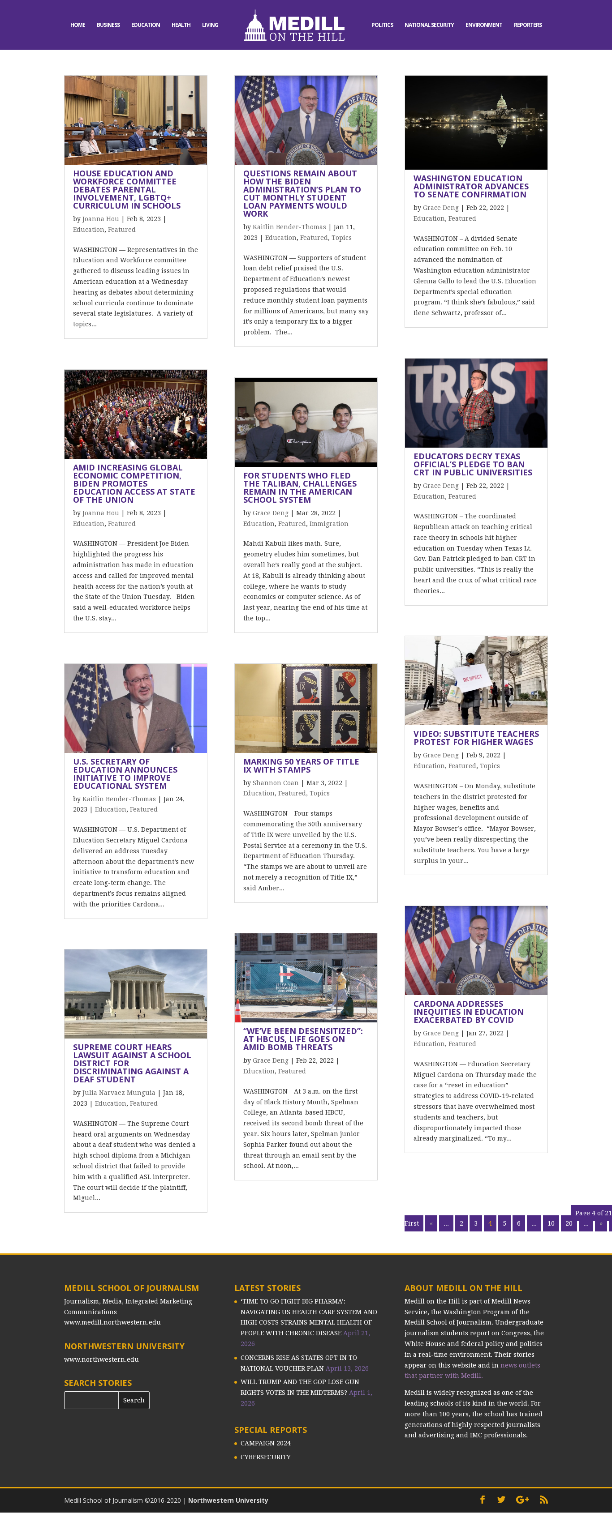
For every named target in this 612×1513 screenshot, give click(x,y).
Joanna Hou (100, 218)
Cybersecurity (266, 1457)
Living (210, 25)
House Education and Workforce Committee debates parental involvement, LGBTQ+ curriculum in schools (127, 189)
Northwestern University (228, 1500)
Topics (342, 237)
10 (551, 1223)
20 (569, 1223)
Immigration (329, 523)
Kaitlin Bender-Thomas (119, 799)
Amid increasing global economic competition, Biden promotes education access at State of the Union (134, 483)
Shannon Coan (276, 782)
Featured (122, 229)
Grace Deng (271, 513)
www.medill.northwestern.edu (112, 1322)
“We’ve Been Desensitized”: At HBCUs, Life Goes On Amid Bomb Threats (303, 1039)
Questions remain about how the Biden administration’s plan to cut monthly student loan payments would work (302, 193)
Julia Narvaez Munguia (118, 1092)
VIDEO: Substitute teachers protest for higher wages (476, 737)
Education (145, 25)
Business (108, 25)
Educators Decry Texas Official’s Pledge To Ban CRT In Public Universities (473, 464)
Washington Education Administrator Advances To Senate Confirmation (471, 186)
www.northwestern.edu (101, 1359)
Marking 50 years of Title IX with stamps (301, 765)
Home (77, 25)
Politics (382, 25)
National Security (429, 25)
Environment (483, 25)
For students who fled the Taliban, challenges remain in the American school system (300, 487)
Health (181, 25)
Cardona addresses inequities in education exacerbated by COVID (469, 1011)
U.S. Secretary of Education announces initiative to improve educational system (125, 773)
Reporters (528, 25)
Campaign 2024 (266, 1443)
